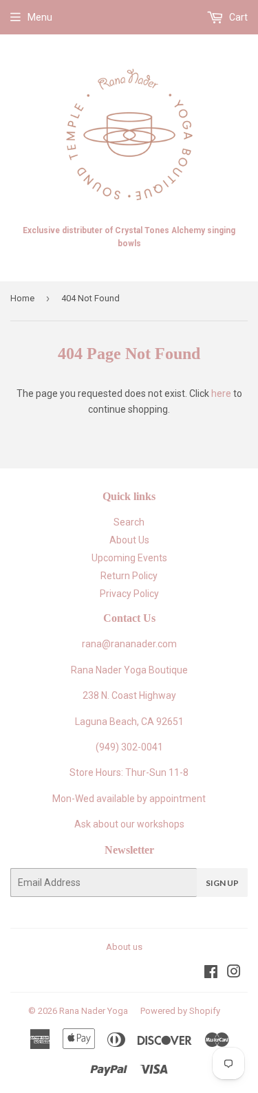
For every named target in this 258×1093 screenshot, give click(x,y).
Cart (237, 17)
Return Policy (129, 575)
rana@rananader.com (129, 643)
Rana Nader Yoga (93, 1011)
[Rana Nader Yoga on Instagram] (234, 973)
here (221, 393)
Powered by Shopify (180, 1011)
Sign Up (222, 883)
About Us (129, 539)
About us (124, 947)
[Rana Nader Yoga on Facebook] (211, 973)
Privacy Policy (129, 593)
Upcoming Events (129, 557)
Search (129, 522)
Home (22, 298)
